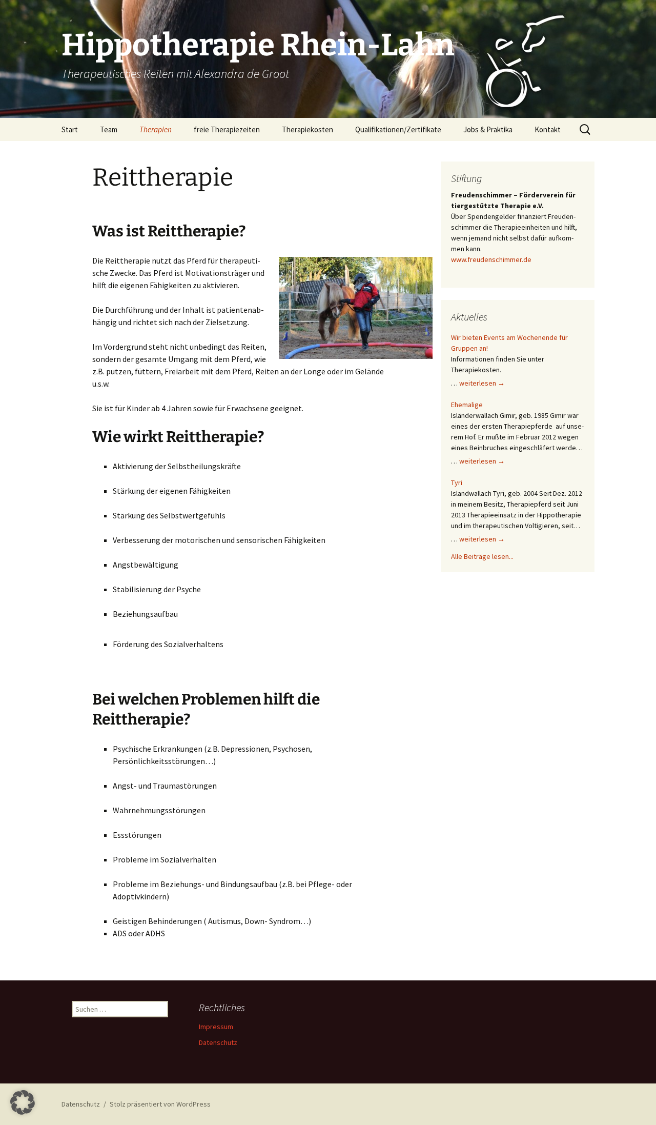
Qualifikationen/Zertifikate (398, 129)
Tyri (456, 482)
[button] (22, 1102)
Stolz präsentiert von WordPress (160, 1104)
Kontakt (548, 129)
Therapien (155, 129)
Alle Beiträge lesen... (482, 556)
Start (69, 129)
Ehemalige (467, 404)
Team (108, 129)
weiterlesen (482, 383)
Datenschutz (218, 1042)
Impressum (216, 1026)
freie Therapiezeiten (227, 129)
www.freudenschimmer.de (491, 259)
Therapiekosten (307, 129)
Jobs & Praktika (487, 129)
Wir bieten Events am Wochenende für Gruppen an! (509, 343)
